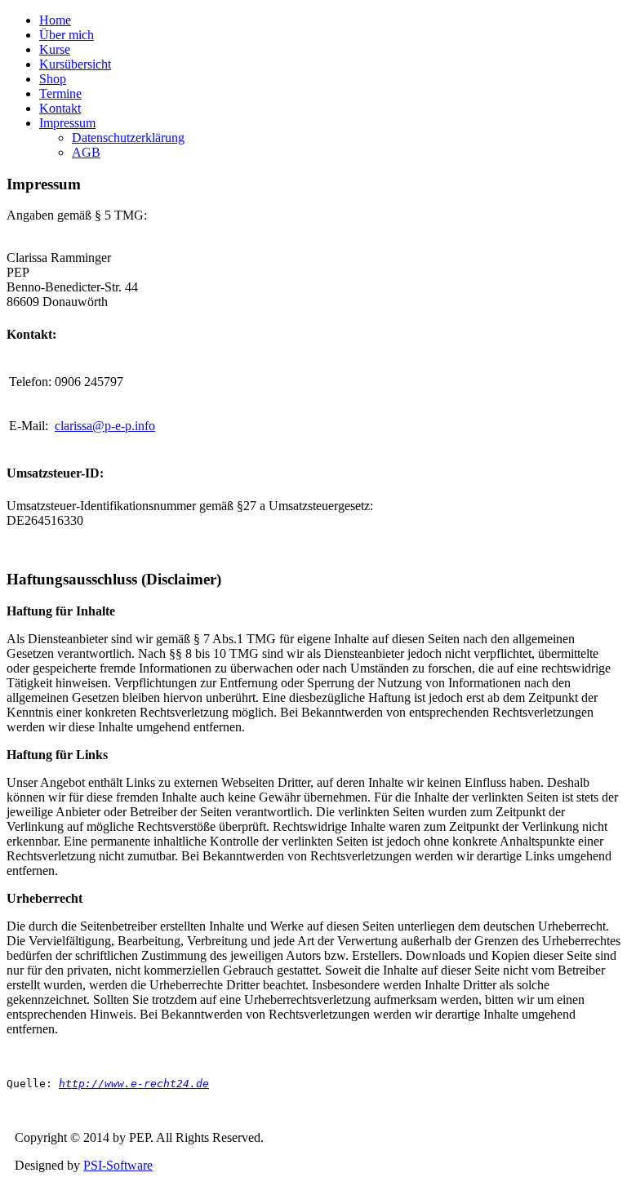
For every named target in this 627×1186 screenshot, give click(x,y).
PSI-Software (118, 1165)
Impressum (67, 123)
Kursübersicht (75, 64)
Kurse (54, 49)
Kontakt (60, 108)
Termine (60, 93)
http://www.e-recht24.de (134, 1083)
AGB (86, 152)
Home (55, 20)
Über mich (66, 35)
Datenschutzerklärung (128, 137)
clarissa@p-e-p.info (105, 426)
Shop (52, 79)
